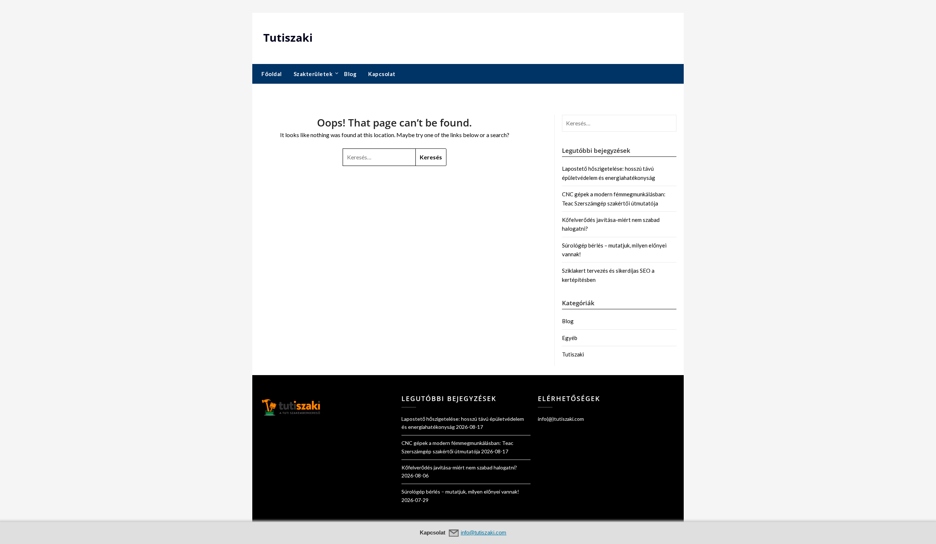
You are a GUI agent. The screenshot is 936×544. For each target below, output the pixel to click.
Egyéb (569, 338)
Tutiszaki (288, 37)
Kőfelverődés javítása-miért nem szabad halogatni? (459, 467)
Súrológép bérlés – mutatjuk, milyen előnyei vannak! (460, 491)
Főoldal (271, 74)
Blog (350, 74)
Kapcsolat (382, 74)
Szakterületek (313, 74)
